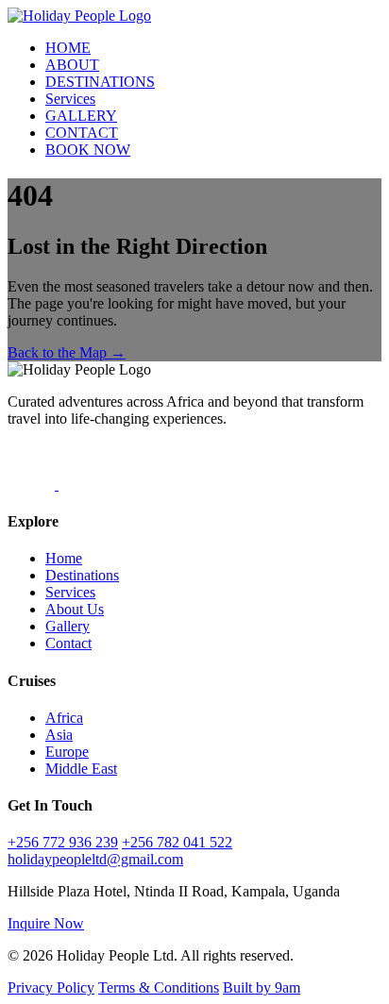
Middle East (81, 769)
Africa (64, 718)
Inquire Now (46, 923)
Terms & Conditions (158, 987)
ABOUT (72, 65)
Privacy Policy (51, 987)
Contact (68, 643)
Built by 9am (261, 987)
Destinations (82, 575)
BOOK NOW (87, 150)
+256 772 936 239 (63, 842)
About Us (74, 609)
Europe (67, 752)
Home (63, 558)
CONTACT (81, 133)
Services (70, 99)
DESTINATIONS (100, 82)
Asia (59, 735)
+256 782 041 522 (177, 842)
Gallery (67, 626)
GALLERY (81, 116)
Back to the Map (67, 352)
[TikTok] (33, 485)
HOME (68, 48)
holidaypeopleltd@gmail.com (95, 859)
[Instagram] (82, 485)
